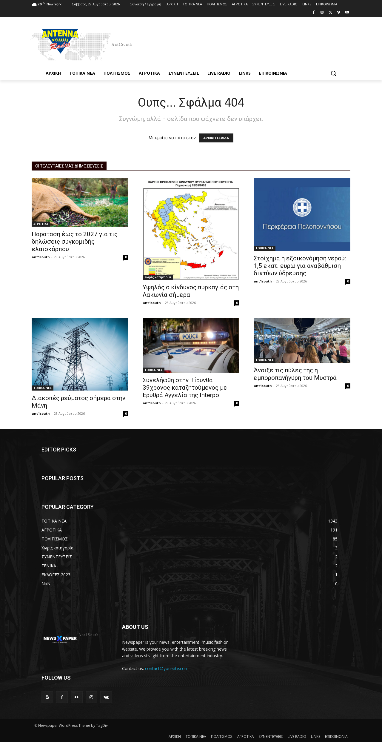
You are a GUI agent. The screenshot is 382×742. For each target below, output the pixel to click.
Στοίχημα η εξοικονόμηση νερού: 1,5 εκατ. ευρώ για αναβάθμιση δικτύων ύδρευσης (300, 266)
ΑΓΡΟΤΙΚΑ (40, 224)
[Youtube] (347, 12)
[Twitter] (330, 12)
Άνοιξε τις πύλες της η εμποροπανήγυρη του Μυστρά (295, 374)
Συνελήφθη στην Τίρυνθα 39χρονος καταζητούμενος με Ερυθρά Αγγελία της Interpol (185, 388)
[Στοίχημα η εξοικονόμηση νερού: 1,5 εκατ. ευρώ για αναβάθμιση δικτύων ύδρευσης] (302, 214)
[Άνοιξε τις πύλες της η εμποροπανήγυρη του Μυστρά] (302, 340)
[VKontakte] (106, 697)
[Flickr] (76, 697)
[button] (333, 73)
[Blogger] (47, 697)
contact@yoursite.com (167, 668)
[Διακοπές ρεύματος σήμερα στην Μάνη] (80, 354)
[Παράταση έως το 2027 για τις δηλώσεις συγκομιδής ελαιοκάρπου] (80, 202)
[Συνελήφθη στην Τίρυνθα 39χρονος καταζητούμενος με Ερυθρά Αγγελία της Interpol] (191, 345)
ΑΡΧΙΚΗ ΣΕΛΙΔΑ (216, 138)
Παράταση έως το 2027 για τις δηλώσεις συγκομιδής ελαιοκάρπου (75, 242)
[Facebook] (313, 12)
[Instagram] (322, 12)
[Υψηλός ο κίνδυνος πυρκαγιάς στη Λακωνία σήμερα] (191, 229)
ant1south (41, 257)
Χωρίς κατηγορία (157, 277)
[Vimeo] (338, 12)
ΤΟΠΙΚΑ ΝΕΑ (264, 248)
